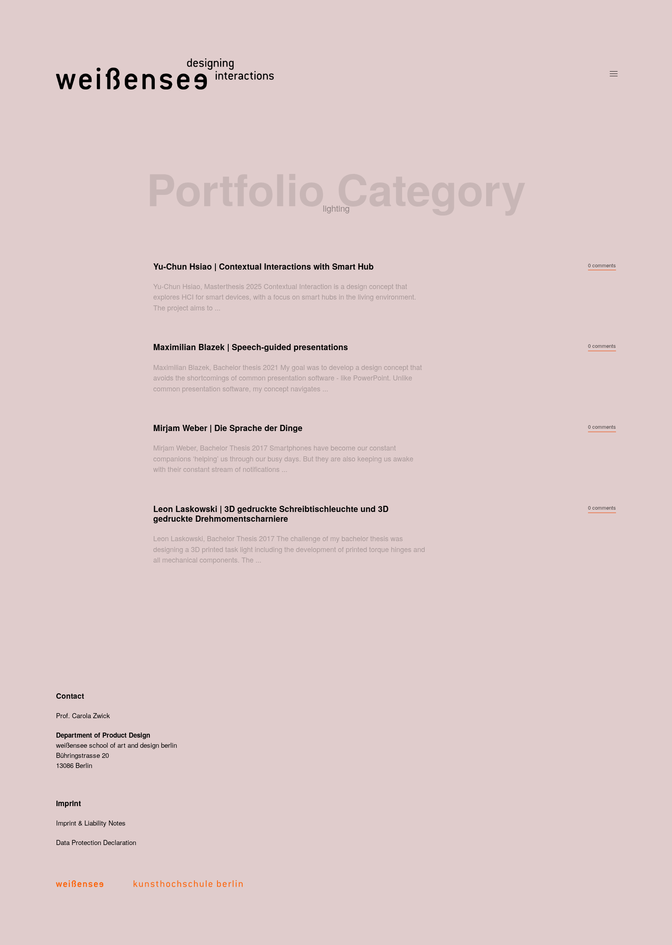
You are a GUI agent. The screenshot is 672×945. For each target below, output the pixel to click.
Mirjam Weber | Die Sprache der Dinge (228, 428)
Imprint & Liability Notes (91, 823)
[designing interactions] (328, 73)
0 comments (602, 265)
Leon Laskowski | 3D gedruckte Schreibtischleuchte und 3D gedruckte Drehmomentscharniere (270, 513)
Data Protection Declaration (96, 842)
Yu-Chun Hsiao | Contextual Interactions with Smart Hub (263, 266)
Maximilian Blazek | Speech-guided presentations (250, 347)
